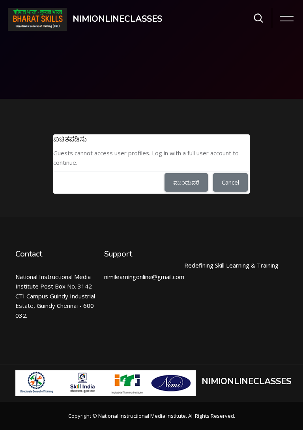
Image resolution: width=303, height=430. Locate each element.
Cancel (230, 182)
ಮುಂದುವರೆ (186, 182)
